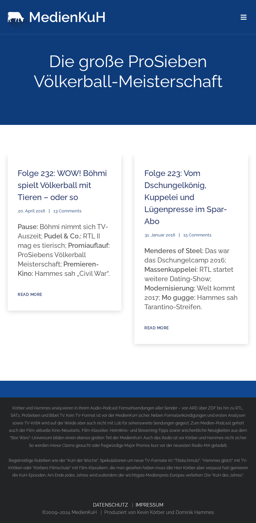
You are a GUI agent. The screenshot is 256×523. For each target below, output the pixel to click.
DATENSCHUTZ (110, 505)
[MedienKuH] (58, 15)
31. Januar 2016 (160, 234)
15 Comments (197, 234)
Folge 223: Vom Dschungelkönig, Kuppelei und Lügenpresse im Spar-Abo (185, 197)
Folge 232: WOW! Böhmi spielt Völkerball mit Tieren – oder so (62, 185)
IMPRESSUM (149, 505)
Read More (30, 294)
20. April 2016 (31, 210)
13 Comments (67, 210)
